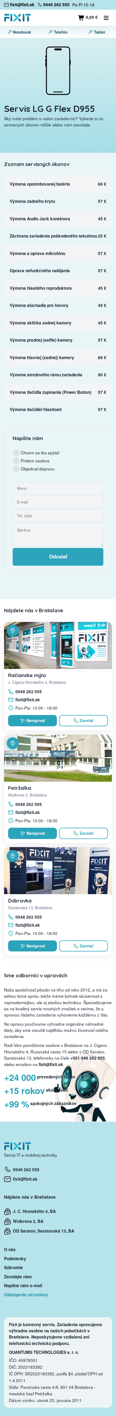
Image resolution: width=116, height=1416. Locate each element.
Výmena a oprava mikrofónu (37, 253)
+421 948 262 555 (87, 1058)
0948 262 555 (28, 692)
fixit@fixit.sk (27, 700)
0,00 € (91, 17)
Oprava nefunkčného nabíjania (40, 271)
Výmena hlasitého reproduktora (41, 288)
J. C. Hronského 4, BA (33, 1211)
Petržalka (19, 788)
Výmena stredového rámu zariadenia (46, 375)
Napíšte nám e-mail (23, 1285)
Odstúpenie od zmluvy (26, 1295)
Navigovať (35, 720)
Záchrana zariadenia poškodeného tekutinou (53, 236)
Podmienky (15, 1259)
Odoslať (58, 556)
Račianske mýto (27, 675)
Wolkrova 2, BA (27, 1221)
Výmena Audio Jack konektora (40, 219)
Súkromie (13, 1267)
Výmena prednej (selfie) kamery (41, 340)
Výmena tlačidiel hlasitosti (36, 409)
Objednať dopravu (38, 469)
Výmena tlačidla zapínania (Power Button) (50, 392)
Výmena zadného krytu (32, 201)
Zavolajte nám (18, 1277)
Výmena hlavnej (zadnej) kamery (42, 357)
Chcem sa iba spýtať (40, 452)
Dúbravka (20, 900)
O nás (10, 1249)
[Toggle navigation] (106, 17)
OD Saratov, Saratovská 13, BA (42, 1231)
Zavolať (86, 720)
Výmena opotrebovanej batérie (40, 184)
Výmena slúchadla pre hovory (39, 305)
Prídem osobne (35, 460)
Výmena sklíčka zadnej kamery (40, 323)
